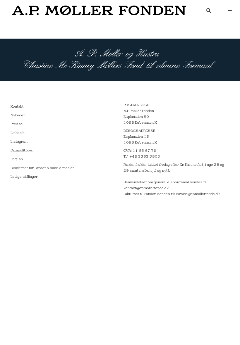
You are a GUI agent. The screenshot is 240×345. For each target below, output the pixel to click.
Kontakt (17, 106)
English (17, 159)
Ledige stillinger (24, 177)
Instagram (19, 142)
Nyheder (18, 115)
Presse (17, 124)
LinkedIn (18, 133)
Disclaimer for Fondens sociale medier (42, 168)
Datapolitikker (22, 150)
